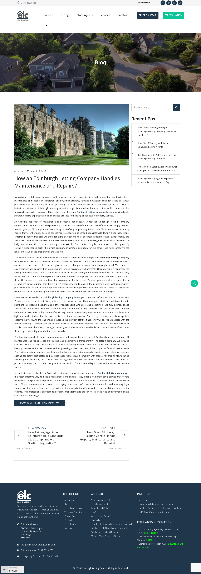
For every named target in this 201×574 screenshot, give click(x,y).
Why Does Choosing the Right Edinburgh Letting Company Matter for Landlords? (157, 131)
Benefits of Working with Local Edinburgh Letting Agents (152, 145)
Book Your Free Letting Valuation (39, 402)
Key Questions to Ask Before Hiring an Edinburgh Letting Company (157, 156)
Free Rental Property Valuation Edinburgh (112, 524)
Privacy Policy (71, 516)
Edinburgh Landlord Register (105, 532)
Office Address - (29, 524)
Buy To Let (96, 520)
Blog (66, 504)
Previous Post (38, 427)
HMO (93, 512)
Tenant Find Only (99, 507)
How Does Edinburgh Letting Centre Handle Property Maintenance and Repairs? (97, 437)
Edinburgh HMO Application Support (109, 527)
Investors (143, 500)
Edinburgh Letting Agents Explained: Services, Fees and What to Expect (155, 180)
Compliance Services (74, 507)
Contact (68, 520)
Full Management (99, 504)
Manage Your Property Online (106, 536)
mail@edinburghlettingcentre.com (38, 544)
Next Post (108, 427)
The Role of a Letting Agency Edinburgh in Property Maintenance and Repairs (157, 168)
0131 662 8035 (28, 2)
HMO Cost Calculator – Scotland (154, 512)
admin (21, 171)
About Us (69, 500)
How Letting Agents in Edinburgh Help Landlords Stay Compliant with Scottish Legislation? (45, 437)
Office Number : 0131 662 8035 (37, 550)
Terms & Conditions (74, 512)
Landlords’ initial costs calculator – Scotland (160, 507)
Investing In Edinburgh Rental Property (157, 504)
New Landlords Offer (101, 500)
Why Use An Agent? (100, 516)
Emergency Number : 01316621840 (39, 556)
